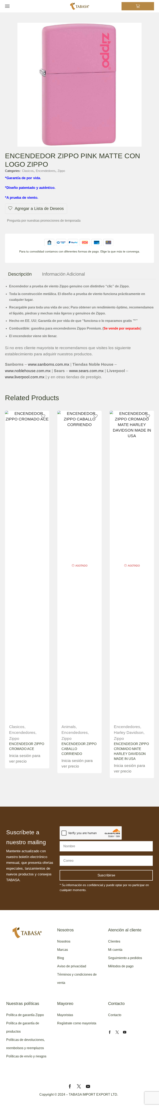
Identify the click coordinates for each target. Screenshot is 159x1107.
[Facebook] (109, 1032)
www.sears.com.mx (86, 371)
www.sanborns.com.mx (48, 364)
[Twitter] (117, 1032)
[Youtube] (124, 1032)
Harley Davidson (128, 732)
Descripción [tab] (20, 274)
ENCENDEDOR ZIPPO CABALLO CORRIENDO (78, 749)
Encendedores (45, 171)
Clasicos (28, 171)
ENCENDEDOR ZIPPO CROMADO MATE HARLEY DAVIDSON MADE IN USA (131, 751)
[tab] (20, 274)
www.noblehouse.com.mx (28, 371)
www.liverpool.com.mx (25, 377)
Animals (68, 727)
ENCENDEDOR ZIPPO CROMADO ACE (26, 746)
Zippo (61, 171)
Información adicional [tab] (63, 274)
